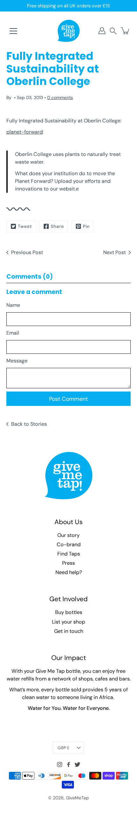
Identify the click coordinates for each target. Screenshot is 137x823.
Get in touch (68, 631)
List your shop (68, 621)
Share (57, 226)
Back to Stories (29, 424)
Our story (68, 535)
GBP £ (63, 747)
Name (13, 305)
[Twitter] (77, 764)
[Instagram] (59, 764)
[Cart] (125, 31)
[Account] (102, 31)
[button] (113, 31)
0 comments (60, 97)
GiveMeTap (77, 798)
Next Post (114, 252)
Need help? (68, 572)
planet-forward (24, 131)
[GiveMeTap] (68, 31)
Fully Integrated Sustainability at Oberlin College (63, 120)
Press (68, 563)
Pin (86, 226)
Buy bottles (68, 612)
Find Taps (68, 553)
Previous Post (27, 252)
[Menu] (13, 31)
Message (16, 360)
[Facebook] (68, 764)
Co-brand (69, 544)
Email (12, 333)
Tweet (25, 226)
